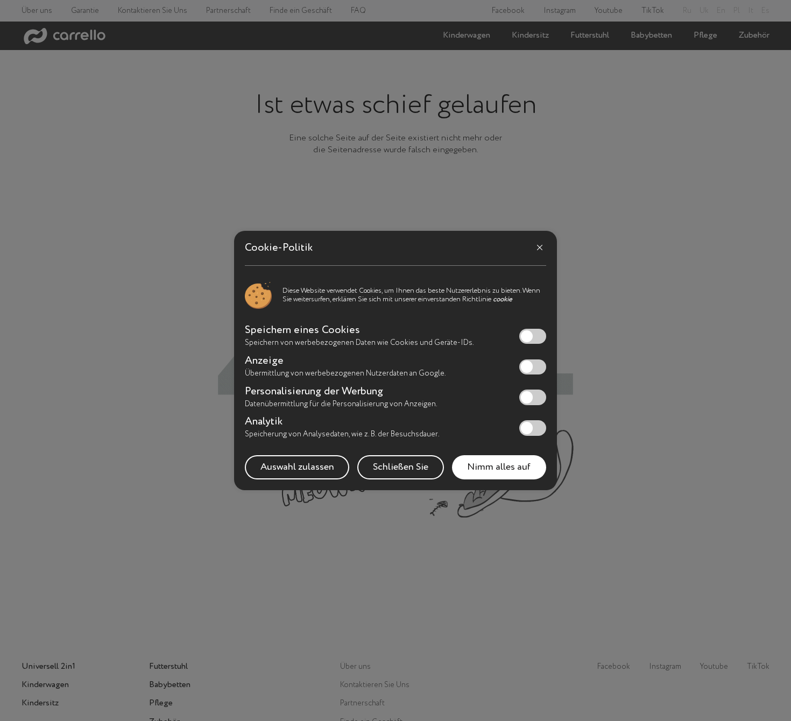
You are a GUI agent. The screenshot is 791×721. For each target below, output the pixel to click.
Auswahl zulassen (297, 467)
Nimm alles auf (499, 467)
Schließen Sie (400, 467)
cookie (502, 299)
